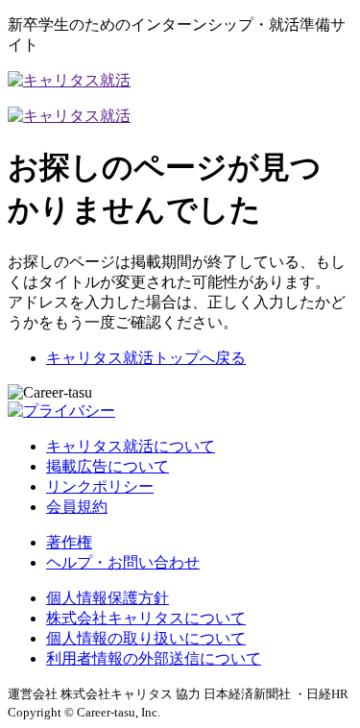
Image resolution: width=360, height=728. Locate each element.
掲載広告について (107, 466)
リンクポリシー (100, 486)
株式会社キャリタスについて (146, 618)
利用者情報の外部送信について (153, 658)
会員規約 (77, 506)
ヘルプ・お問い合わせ (123, 562)
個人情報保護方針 (107, 598)
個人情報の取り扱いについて (146, 638)
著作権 (69, 542)
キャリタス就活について (130, 446)
